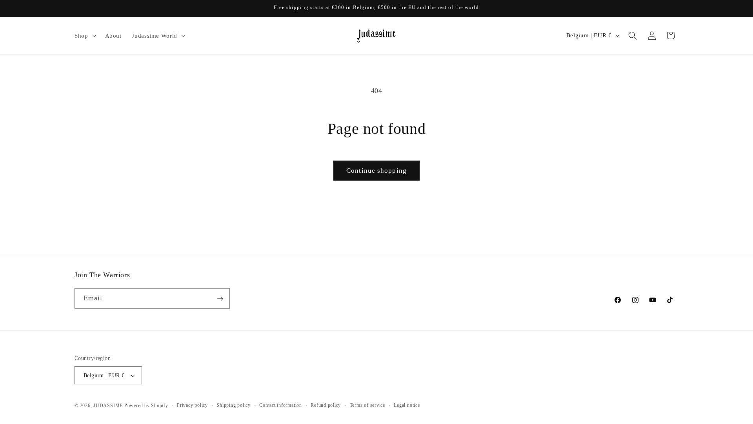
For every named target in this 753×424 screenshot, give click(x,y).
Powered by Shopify (146, 405)
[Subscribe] (220, 299)
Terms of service (367, 405)
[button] (84, 36)
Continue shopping (376, 170)
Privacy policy (192, 405)
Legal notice (407, 405)
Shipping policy (233, 405)
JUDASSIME (108, 405)
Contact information (280, 405)
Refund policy (326, 405)
